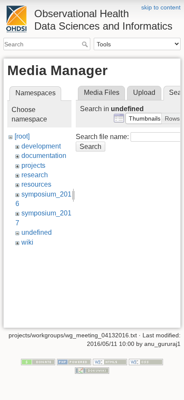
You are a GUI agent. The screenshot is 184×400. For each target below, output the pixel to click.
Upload (144, 92)
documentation (43, 155)
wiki (27, 242)
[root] (22, 136)
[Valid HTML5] (110, 361)
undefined (36, 232)
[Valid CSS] (146, 361)
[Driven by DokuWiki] (92, 370)
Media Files (101, 92)
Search (86, 44)
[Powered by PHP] (74, 361)
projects (33, 165)
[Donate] (38, 361)
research (34, 175)
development (41, 146)
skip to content (161, 7)
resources (36, 184)
